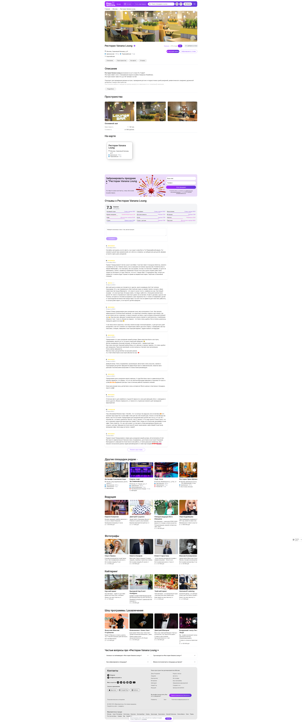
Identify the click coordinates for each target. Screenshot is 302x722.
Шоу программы (177, 680)
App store (113, 690)
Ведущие (153, 687)
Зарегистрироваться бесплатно (180, 695)
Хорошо (168, 718)
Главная (107, 9)
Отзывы (142, 60)
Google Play (124, 690)
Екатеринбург (141, 714)
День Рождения (155, 673)
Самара (120, 716)
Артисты (175, 676)
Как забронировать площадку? (116, 662)
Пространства (121, 60)
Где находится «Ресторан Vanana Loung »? (167, 655)
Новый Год (154, 685)
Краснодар (154, 714)
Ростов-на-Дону (111, 716)
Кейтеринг (154, 683)
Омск (187, 714)
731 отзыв (174, 46)
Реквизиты (154, 699)
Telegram (112, 675)
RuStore (136, 690)
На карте (133, 60)
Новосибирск (181, 714)
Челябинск (129, 716)
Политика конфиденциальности (180, 699)
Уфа (124, 716)
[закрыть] (301, 539)
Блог (165, 699)
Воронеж (133, 714)
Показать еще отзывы (136, 449)
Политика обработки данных (297, 539)
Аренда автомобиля (178, 687)
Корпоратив (154, 678)
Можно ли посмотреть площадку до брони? (167, 662)
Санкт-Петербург (117, 714)
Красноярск (161, 714)
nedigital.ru (121, 706)
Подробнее (110, 89)
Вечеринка (154, 680)
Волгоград (126, 714)
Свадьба (153, 676)
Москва (119, 4)
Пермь (192, 714)
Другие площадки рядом (120, 459)
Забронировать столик (188, 51)
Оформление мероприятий (180, 683)
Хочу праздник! (181, 187)
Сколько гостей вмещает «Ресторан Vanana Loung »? (124, 655)
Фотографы (176, 678)
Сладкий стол (176, 685)
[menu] (194, 4)
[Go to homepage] (111, 4)
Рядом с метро (177, 673)
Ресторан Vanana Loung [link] (127, 9)
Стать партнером (140, 4)
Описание (110, 60)
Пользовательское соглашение (116, 699)
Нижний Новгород (171, 714)
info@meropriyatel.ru (116, 677)
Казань (148, 714)
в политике (144, 719)
